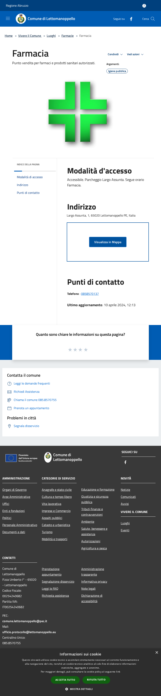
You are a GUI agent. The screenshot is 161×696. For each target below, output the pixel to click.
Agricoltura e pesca (94, 548)
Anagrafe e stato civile (57, 489)
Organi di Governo (14, 489)
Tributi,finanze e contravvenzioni (92, 512)
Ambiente (87, 521)
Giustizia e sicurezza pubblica (94, 499)
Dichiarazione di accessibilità (91, 598)
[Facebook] (130, 18)
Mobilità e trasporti (54, 539)
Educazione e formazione (97, 489)
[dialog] (80, 672)
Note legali (88, 588)
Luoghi (51, 35)
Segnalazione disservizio (58, 581)
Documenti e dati (13, 532)
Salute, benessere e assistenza (94, 531)
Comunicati (128, 496)
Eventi (125, 530)
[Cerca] (152, 18)
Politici (6, 517)
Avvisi (125, 503)
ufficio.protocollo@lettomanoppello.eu (29, 632)
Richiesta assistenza (55, 595)
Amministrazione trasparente (92, 572)
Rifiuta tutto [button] (96, 679)
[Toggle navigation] (7, 18)
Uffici (5, 503)
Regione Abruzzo (17, 5)
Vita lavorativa (51, 503)
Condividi (113, 54)
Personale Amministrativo (19, 525)
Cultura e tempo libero (57, 496)
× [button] (156, 652)
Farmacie (67, 35)
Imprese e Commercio (56, 510)
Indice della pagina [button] (28, 164)
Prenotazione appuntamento (51, 572)
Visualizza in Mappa (107, 242)
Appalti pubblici (52, 517)
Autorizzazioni (90, 541)
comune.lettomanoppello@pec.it (24, 621)
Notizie (125, 489)
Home (9, 35)
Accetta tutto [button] (65, 680)
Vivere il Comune (30, 35)
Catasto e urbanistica (56, 525)
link (118, 671)
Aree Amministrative (16, 496)
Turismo (47, 532)
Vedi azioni (133, 54)
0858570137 (90, 293)
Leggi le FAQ (50, 588)
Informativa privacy (94, 581)
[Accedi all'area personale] (144, 5)
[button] (80, 689)
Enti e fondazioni (13, 510)
